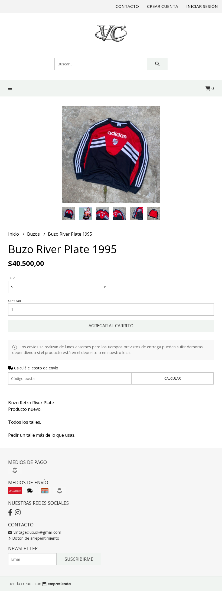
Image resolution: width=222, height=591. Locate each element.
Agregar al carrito (111, 326)
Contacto (127, 6)
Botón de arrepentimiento (35, 538)
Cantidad (14, 301)
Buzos (34, 234)
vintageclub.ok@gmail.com (36, 532)
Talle (11, 278)
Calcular (172, 378)
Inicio (14, 234)
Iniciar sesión (202, 6)
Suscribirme (79, 559)
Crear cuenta (162, 6)
